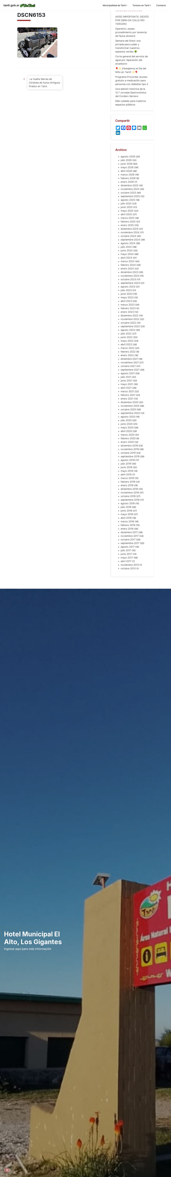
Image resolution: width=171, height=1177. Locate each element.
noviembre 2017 (130, 536)
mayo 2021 (127, 384)
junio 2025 (127, 207)
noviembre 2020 (130, 405)
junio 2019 (126, 467)
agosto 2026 (128, 156)
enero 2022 (127, 355)
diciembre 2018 (129, 489)
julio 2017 (126, 550)
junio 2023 (127, 293)
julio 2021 (126, 377)
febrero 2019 (128, 481)
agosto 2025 (128, 199)
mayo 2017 (127, 557)
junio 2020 (127, 423)
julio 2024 (126, 246)
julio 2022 (126, 333)
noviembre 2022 (130, 319)
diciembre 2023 (129, 272)
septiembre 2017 (130, 543)
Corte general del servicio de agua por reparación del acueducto (131, 60)
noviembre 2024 (130, 232)
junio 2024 (127, 250)
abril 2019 (126, 474)
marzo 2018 (127, 521)
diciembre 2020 (129, 402)
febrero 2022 (128, 351)
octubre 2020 (128, 409)
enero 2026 (127, 181)
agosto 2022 (128, 330)
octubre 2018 (128, 496)
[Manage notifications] (7, 1170)
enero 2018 (127, 528)
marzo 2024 (128, 261)
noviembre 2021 (130, 362)
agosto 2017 (128, 546)
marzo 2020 (127, 434)
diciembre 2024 (129, 228)
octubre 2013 (128, 568)
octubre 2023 (128, 279)
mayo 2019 (127, 470)
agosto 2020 (128, 416)
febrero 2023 (128, 308)
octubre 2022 (128, 322)
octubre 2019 (128, 452)
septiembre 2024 (130, 239)
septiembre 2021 (130, 369)
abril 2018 (126, 517)
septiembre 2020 (130, 413)
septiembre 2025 (130, 196)
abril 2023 (126, 301)
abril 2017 (126, 561)
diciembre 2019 (129, 445)
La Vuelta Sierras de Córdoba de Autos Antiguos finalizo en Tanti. (44, 83)
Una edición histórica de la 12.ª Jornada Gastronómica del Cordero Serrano (130, 93)
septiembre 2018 (130, 499)
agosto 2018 (128, 503)
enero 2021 (127, 398)
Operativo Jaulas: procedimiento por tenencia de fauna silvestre (131, 32)
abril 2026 (126, 171)
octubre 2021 (128, 366)
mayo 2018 (127, 514)
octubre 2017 (128, 539)
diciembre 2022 (129, 315)
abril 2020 (126, 431)
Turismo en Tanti (141, 5)
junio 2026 (127, 163)
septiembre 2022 (130, 326)
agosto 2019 (128, 460)
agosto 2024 (128, 243)
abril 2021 (126, 387)
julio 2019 (126, 463)
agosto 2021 (128, 373)
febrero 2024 (128, 265)
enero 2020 (127, 442)
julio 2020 (126, 420)
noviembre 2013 (130, 564)
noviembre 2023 (130, 275)
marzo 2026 (127, 174)
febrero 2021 (128, 395)
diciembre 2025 (129, 185)
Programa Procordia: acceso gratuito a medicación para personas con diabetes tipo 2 (131, 80)
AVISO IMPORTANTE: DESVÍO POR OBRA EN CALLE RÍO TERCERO (132, 20)
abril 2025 (126, 214)
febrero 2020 (128, 438)
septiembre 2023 (130, 283)
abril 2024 (126, 257)
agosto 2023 (128, 286)
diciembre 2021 (129, 358)
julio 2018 (126, 507)
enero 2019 (127, 485)
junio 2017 (126, 554)
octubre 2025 (128, 192)
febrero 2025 (128, 221)
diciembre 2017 (129, 532)
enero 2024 (127, 268)
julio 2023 (126, 290)
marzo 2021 (127, 391)
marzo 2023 (127, 304)
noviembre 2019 (130, 449)
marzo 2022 (127, 348)
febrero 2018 (128, 525)
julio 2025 (126, 203)
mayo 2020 (127, 427)
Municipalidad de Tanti (114, 5)
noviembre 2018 (130, 492)
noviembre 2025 (130, 189)
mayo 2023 (127, 297)
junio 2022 (127, 337)
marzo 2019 (127, 478)
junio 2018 (126, 510)
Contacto (161, 5)
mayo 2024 (127, 254)
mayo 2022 (127, 340)
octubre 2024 (128, 236)
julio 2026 (126, 160)
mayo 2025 (127, 210)
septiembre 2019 (130, 456)
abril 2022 (126, 344)
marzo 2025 (127, 218)
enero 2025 (127, 225)
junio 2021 (126, 380)
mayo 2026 (127, 167)
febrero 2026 (128, 178)
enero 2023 (127, 311)
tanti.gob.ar (11, 5)
